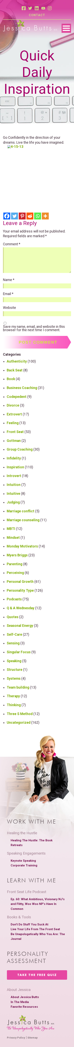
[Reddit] (29, 216)
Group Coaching (20, 449)
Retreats (16, 845)
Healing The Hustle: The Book (31, 840)
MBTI (11, 529)
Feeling (13, 423)
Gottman (14, 441)
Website (9, 308)
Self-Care (14, 634)
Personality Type (20, 590)
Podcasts (14, 599)
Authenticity (17, 361)
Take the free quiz (37, 975)
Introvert (14, 476)
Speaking (14, 661)
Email (8, 294)
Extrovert (14, 414)
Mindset (13, 538)
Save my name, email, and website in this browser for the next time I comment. (34, 328)
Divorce (13, 405)
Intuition (14, 485)
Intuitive (13, 494)
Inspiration (15, 467)
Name (8, 280)
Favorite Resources (24, 1007)
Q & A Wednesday (20, 608)
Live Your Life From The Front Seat (35, 929)
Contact (37, 15)
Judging (13, 502)
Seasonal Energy (20, 626)
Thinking (14, 705)
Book (11, 379)
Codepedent (16, 397)
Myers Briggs (17, 555)
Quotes (12, 617)
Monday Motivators (22, 546)
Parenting (14, 564)
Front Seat (15, 432)
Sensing (13, 643)
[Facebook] (6, 216)
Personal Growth (20, 582)
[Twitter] (14, 216)
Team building (18, 687)
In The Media (20, 1002)
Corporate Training (24, 865)
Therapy (13, 696)
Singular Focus (19, 652)
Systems (14, 679)
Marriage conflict (20, 511)
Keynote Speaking (23, 860)
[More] (45, 216)
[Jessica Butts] (30, 26)
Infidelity (14, 458)
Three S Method (20, 714)
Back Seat (14, 370)
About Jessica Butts (25, 997)
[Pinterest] (22, 216)
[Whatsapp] (37, 216)
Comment (11, 244)
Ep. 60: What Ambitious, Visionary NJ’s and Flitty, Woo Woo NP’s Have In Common (38, 904)
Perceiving (15, 573)
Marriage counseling (23, 520)
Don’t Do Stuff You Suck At (29, 924)
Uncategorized (18, 723)
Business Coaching (22, 388)
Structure (14, 670)
